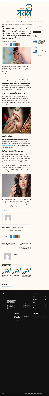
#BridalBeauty (8, 227)
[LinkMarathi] (24, 11)
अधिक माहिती (5, 210)
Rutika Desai (7, 41)
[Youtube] (46, 1)
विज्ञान (38, 21)
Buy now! (18, 0)
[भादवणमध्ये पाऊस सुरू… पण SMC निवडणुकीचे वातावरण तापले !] (35, 47)
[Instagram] (40, 1)
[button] (45, 21)
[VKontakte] (45, 317)
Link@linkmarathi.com (20, 320)
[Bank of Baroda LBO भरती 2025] (20, 297)
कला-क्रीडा (32, 21)
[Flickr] (39, 317)
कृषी (21, 21)
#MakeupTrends (5, 230)
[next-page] (5, 279)
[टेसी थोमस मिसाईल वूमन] (16, 271)
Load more (39, 55)
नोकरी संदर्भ (35, 21)
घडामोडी (8, 21)
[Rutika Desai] (3, 41)
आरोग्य (16, 21)
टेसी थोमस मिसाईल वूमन (15, 275)
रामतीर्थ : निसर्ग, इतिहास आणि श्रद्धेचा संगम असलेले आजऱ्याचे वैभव (11, 297)
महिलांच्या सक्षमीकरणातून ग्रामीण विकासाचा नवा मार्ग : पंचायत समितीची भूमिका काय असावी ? (11, 301)
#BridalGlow (14, 227)
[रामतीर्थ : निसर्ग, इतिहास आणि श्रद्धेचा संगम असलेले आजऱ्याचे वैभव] (4, 297)
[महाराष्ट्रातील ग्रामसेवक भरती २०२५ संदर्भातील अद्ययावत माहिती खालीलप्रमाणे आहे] (20, 306)
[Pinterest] (16, 44)
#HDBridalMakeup (20, 227)
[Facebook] (38, 1)
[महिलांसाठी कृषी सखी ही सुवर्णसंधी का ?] (6, 271)
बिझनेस (13, 21)
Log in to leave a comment (7, 286)
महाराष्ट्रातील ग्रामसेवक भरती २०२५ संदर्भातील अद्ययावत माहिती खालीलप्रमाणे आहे (26, 306)
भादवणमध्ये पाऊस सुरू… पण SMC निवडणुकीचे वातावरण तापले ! (42, 47)
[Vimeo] (44, 1)
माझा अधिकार (24, 21)
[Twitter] (42, 1)
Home (3, 24)
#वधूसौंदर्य (19, 230)
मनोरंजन (29, 21)
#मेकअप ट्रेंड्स (11, 230)
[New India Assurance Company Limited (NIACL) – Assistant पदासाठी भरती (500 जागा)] (20, 301)
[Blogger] (34, 317)
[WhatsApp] (19, 44)
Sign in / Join (14, 0)
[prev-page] (3, 279)
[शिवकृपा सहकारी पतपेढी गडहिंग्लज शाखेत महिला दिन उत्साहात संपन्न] (26, 271)
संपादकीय (19, 21)
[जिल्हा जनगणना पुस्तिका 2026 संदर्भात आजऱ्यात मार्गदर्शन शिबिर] (35, 51)
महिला (6, 24)
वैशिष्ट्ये (11, 21)
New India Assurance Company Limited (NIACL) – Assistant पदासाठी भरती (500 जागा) (27, 302)
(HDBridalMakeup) (7, 145)
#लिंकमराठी (15, 230)
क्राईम (41, 21)
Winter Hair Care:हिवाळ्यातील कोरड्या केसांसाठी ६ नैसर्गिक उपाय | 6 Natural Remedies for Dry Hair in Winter (8, 245)
